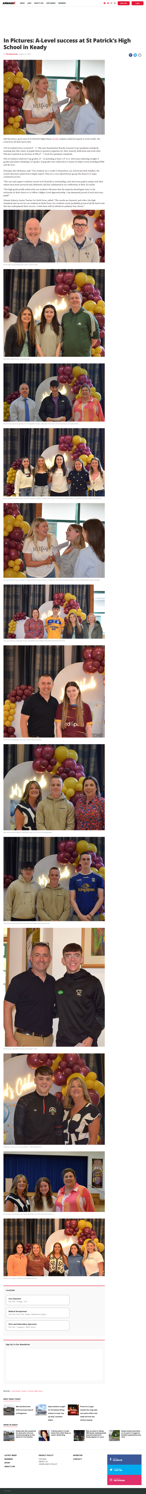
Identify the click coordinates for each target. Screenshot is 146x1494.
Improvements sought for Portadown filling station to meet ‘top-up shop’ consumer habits (56, 1413)
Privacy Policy (46, 1455)
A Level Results (16, 1391)
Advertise (77, 1455)
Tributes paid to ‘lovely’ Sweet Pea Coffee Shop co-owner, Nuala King (61, 1433)
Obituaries (50, 3)
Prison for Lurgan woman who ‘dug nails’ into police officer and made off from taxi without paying (89, 1413)
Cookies (42, 1459)
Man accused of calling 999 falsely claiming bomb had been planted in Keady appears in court (96, 1434)
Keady (55, 139)
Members (62, 3)
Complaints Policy (48, 1464)
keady (24, 1391)
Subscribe (123, 3)
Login (138, 3)
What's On (9, 1466)
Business (8, 1459)
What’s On (38, 3)
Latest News (10, 1455)
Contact (77, 1459)
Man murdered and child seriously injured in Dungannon (24, 1410)
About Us (43, 1462)
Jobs (29, 3)
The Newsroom (12, 54)
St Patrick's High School (34, 1391)
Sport (7, 1463)
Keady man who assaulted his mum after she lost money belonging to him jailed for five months (26, 1434)
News (22, 3)
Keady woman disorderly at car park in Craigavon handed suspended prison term (131, 1434)
